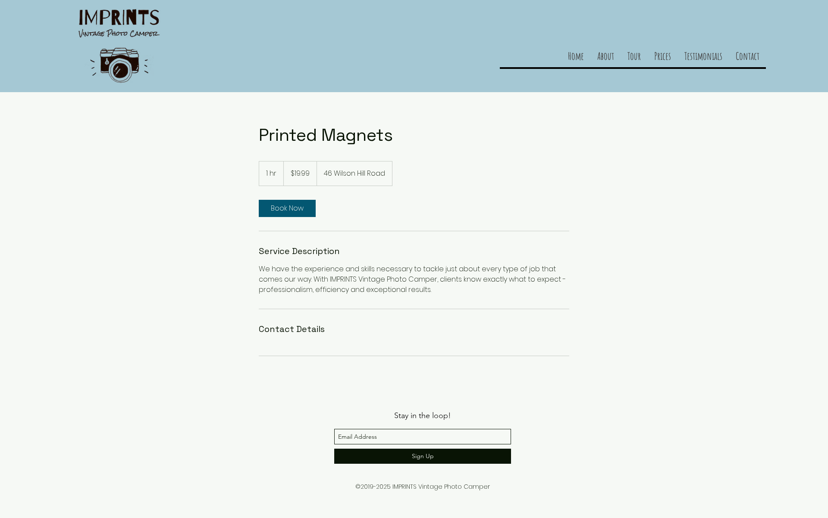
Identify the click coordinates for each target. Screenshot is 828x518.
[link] (287, 208)
